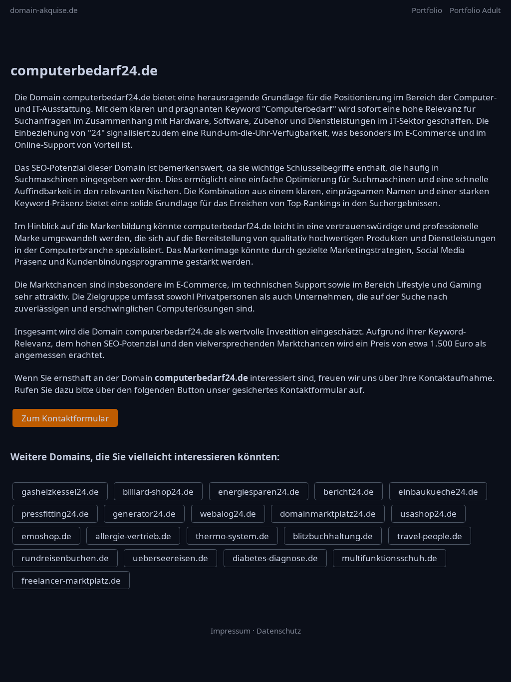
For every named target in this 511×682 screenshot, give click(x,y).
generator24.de (144, 513)
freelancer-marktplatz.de (71, 580)
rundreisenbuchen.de (65, 558)
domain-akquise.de (44, 10)
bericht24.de (348, 491)
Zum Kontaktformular (65, 418)
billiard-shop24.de (158, 491)
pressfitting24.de (55, 513)
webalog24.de (228, 513)
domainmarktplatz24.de (328, 513)
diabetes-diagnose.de (275, 558)
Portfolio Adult (475, 10)
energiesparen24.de (258, 491)
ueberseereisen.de (170, 558)
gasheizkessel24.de (60, 491)
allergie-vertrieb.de (133, 536)
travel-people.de (429, 536)
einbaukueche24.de (438, 491)
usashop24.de (428, 513)
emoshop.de (46, 536)
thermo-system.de (232, 536)
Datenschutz (278, 631)
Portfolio (427, 10)
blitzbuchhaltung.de (333, 536)
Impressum (231, 631)
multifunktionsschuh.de (389, 558)
